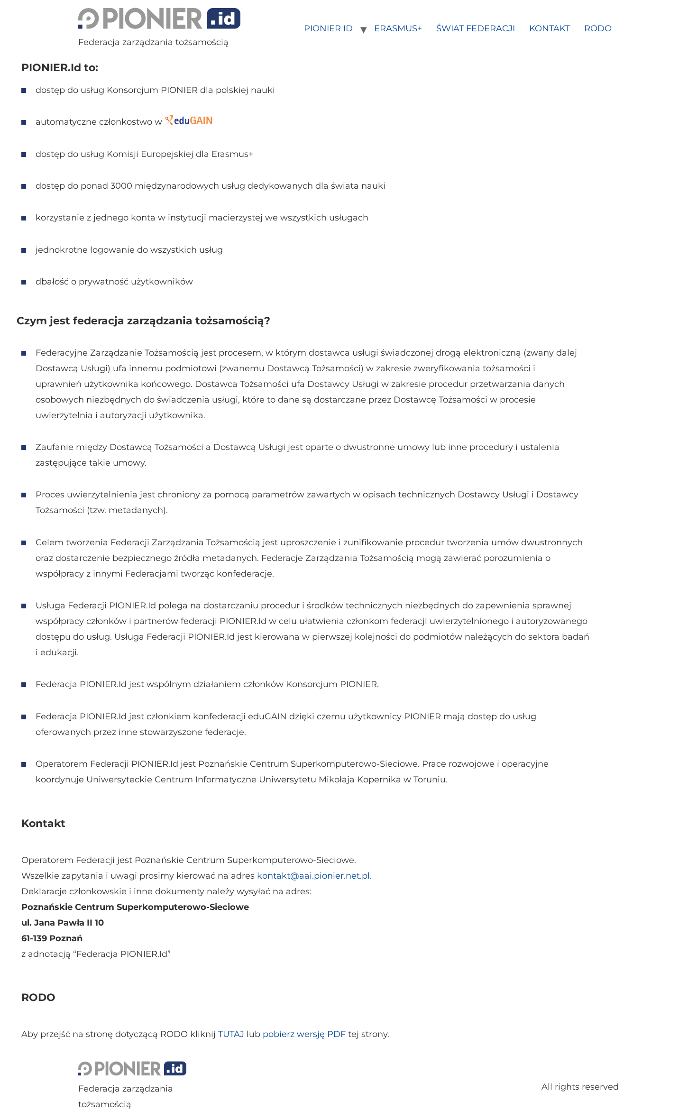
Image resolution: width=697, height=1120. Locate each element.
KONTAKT (549, 28)
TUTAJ (231, 1034)
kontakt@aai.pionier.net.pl (313, 876)
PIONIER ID (328, 28)
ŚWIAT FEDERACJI (475, 28)
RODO (598, 28)
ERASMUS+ (398, 28)
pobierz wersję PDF (304, 1034)
